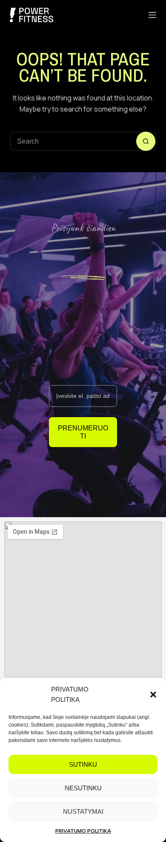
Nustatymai (83, 811)
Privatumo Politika (83, 831)
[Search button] (145, 141)
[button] (153, 694)
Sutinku (83, 764)
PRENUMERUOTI (83, 432)
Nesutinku (83, 788)
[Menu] (152, 15)
